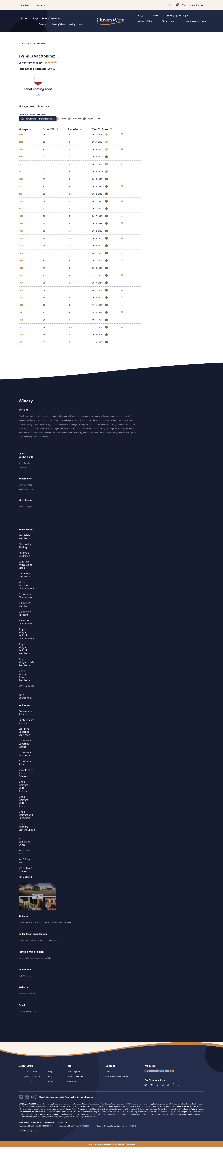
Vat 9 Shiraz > (26, 876)
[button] (38, 118)
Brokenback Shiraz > (25, 713)
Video (155, 15)
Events (42, 24)
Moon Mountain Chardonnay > (26, 585)
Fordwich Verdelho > (24, 554)
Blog (140, 15)
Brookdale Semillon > (24, 537)
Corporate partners (196, 21)
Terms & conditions (75, 1076)
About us (41, 5)
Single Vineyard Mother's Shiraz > (24, 786)
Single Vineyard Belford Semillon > (24, 649)
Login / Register (196, 5)
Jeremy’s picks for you (178, 15)
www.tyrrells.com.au (27, 993)
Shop (35, 18)
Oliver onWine (145, 21)
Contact (110, 1065)
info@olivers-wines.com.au (116, 1076)
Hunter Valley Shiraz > (26, 721)
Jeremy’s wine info (51, 18)
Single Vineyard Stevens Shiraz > (27, 828)
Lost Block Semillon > (24, 575)
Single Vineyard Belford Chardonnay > (26, 634)
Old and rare (168, 21)
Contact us (26, 5)
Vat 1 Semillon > (26, 687)
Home (24, 18)
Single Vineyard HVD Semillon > (26, 662)
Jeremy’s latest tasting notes (67, 24)
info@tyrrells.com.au (27, 1011)
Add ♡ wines (32, 1071)
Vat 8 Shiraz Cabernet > (25, 869)
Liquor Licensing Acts (27, 1131)
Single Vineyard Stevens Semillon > (24, 675)
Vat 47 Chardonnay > (26, 696)
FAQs (32, 1081)
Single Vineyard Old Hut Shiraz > (26, 814)
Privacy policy (72, 1081)
